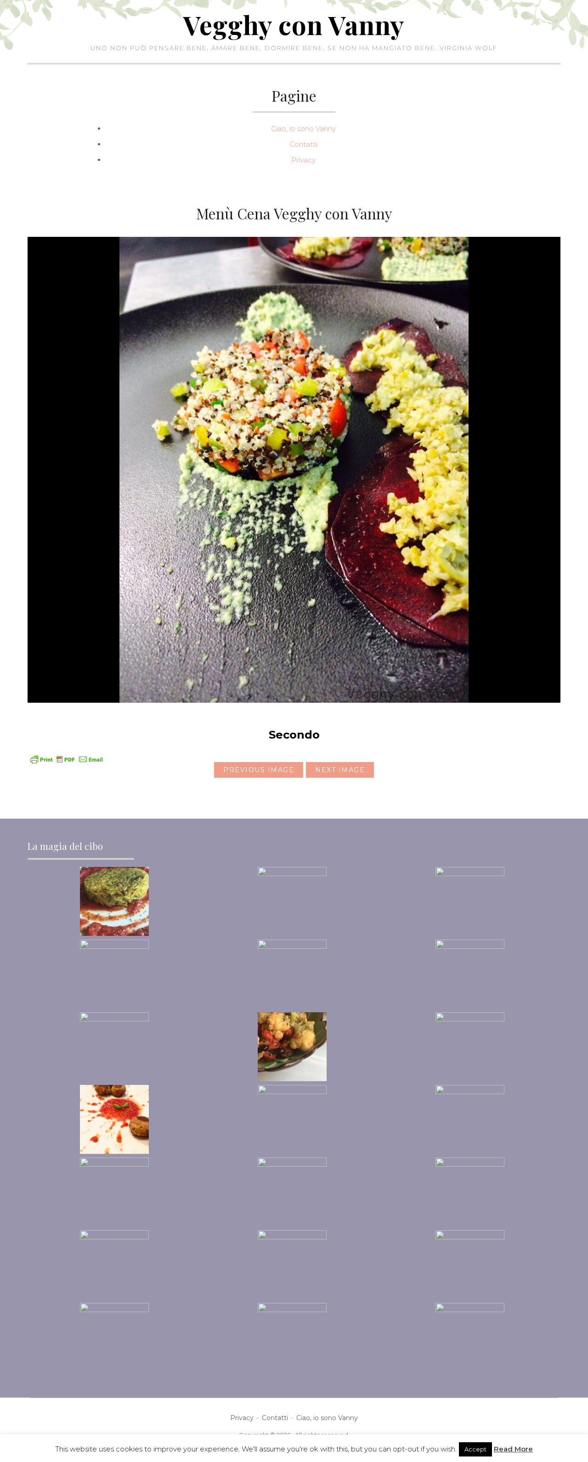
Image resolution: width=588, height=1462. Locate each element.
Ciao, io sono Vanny (303, 128)
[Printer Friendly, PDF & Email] (67, 759)
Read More (513, 1449)
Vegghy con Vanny (294, 24)
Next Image (340, 770)
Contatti (303, 144)
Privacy (303, 159)
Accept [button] (475, 1449)
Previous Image (258, 770)
